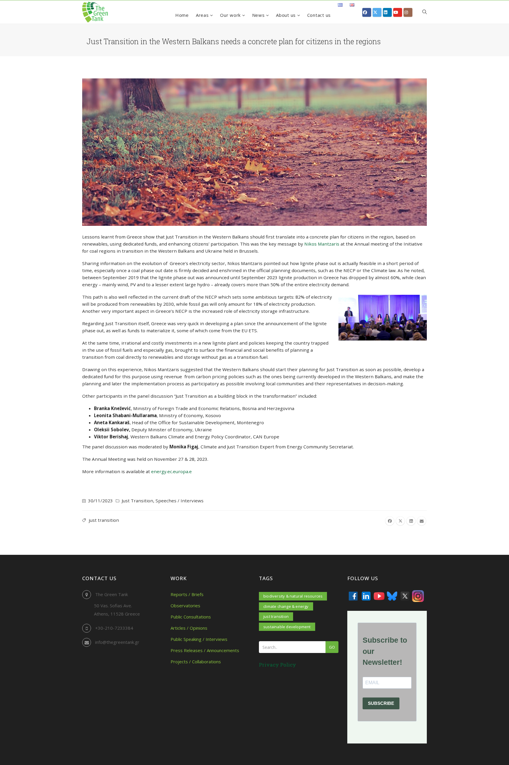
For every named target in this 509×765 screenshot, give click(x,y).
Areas (203, 15)
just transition (104, 520)
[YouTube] (379, 596)
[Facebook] (353, 596)
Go (332, 647)
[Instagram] (418, 596)
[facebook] (389, 520)
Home (182, 15)
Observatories (185, 605)
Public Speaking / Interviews (199, 639)
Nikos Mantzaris (321, 244)
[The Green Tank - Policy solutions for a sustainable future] (95, 12)
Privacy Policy (277, 664)
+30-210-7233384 (114, 628)
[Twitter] (405, 596)
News (259, 15)
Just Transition (137, 501)
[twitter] (400, 520)
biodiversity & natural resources (293, 596)
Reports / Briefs (187, 594)
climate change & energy (286, 606)
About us (286, 15)
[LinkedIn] (366, 596)
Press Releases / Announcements (205, 650)
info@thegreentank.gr (117, 642)
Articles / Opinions (189, 628)
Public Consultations (191, 617)
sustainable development (287, 626)
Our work (231, 15)
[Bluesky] (392, 596)
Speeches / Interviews (180, 501)
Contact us (319, 15)
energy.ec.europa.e (171, 471)
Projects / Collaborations (196, 661)
